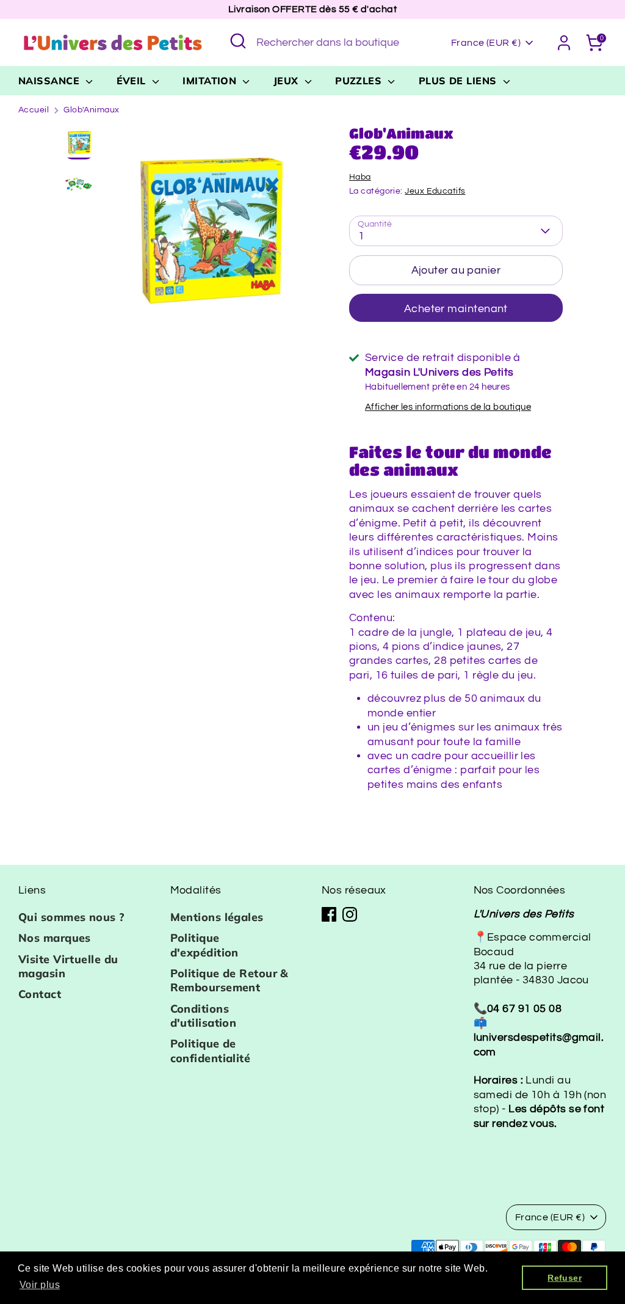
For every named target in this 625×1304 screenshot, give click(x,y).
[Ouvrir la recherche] (238, 41)
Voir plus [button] (40, 1285)
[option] (209, 234)
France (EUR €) (486, 43)
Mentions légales (217, 917)
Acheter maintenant (456, 309)
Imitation (211, 81)
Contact (39, 994)
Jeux (287, 81)
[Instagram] (349, 914)
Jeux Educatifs (435, 191)
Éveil (133, 81)
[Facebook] (329, 914)
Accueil (33, 110)
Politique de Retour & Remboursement (229, 980)
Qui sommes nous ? (71, 917)
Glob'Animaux (91, 110)
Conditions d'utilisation (203, 1016)
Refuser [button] (564, 1278)
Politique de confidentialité (210, 1050)
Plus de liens (459, 81)
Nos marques (54, 938)
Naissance (50, 81)
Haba (360, 177)
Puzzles (360, 81)
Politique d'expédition (204, 945)
